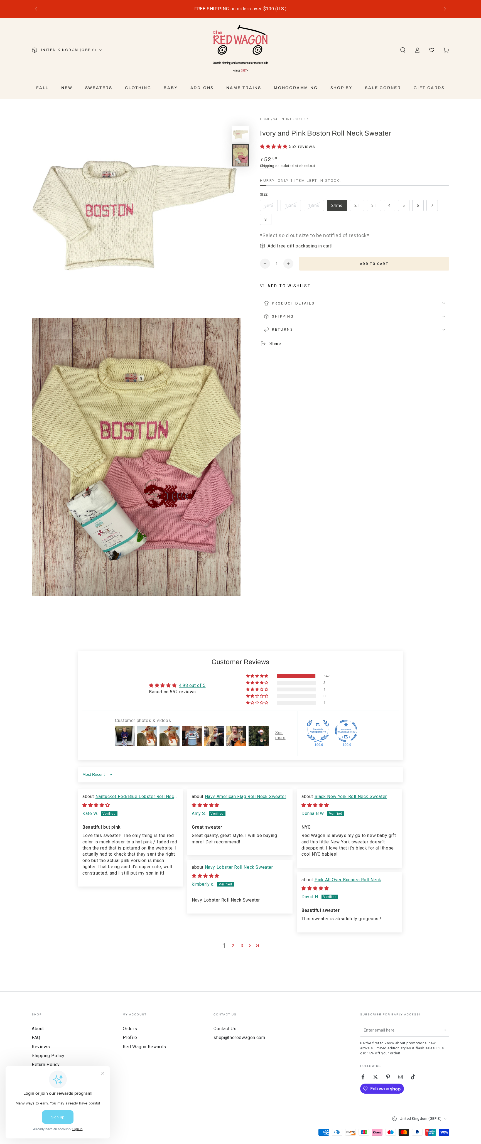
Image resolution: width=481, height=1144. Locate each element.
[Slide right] (444, 9)
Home (265, 119)
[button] (403, 50)
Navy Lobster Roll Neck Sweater (239, 867)
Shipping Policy (48, 1055)
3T (376, 207)
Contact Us (224, 1028)
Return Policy (46, 1064)
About (38, 1028)
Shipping (267, 166)
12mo (293, 207)
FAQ (36, 1037)
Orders (130, 1028)
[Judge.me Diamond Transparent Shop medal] (346, 731)
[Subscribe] (446, 1030)
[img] (96, 805)
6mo (271, 207)
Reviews (41, 1046)
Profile (130, 1037)
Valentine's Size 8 (289, 119)
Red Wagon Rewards (144, 1046)
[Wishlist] (431, 50)
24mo (339, 207)
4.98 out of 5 (192, 685)
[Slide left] (36, 9)
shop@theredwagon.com (239, 1037)
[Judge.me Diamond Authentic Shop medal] (318, 731)
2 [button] (233, 945)
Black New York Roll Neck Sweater (351, 796)
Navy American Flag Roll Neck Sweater (245, 796)
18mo (316, 207)
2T (359, 207)
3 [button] (242, 945)
